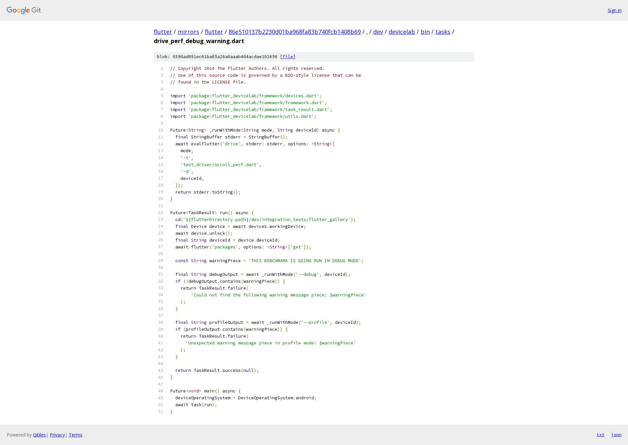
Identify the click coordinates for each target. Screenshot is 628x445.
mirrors (188, 32)
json (616, 434)
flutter (163, 32)
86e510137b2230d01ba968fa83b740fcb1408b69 (295, 32)
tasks (442, 32)
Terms (75, 435)
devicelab (402, 32)
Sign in (614, 10)
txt (600, 434)
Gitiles (39, 435)
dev (378, 32)
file (288, 56)
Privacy (57, 435)
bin (425, 32)
